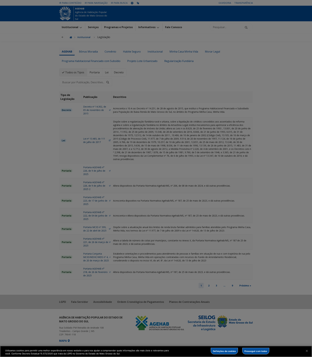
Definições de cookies (224, 351)
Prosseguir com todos (255, 351)
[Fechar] (306, 351)
